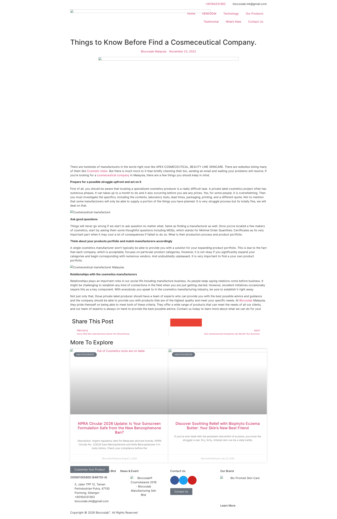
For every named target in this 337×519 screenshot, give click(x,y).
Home (191, 13)
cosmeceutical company (113, 175)
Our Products (254, 13)
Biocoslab (245, 300)
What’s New (233, 21)
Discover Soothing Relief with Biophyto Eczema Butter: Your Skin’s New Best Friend (218, 425)
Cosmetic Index (97, 171)
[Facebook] (174, 480)
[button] (174, 322)
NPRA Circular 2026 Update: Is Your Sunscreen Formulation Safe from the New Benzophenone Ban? (119, 427)
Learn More (227, 505)
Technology (231, 13)
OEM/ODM (209, 13)
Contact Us (255, 21)
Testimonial (211, 21)
